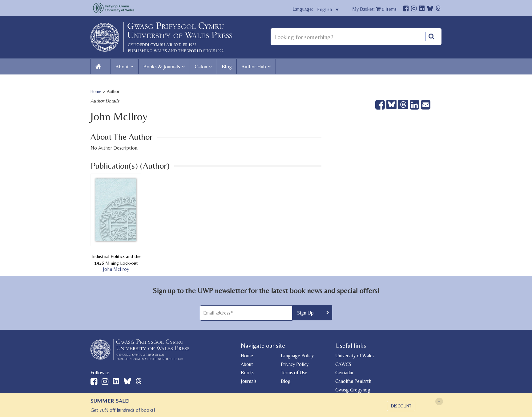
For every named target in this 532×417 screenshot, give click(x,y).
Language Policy (297, 356)
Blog (227, 66)
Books (247, 372)
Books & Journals (161, 66)
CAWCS (343, 364)
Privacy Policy (294, 364)
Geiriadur (344, 372)
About (122, 66)
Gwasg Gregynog (352, 390)
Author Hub (253, 66)
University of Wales (354, 356)
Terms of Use (294, 372)
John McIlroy (116, 269)
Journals (248, 381)
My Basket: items (374, 9)
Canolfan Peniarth (353, 381)
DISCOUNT (401, 405)
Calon (201, 66)
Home (96, 91)
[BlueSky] (430, 10)
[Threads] (438, 9)
